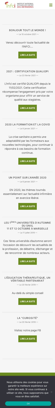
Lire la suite (27, 55)
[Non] (51, 391)
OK (28, 403)
